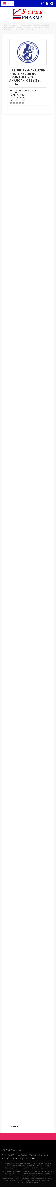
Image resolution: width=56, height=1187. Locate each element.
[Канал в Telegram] (52, 3)
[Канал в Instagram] (43, 3)
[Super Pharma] (28, 14)
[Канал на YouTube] (47, 3)
